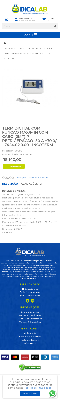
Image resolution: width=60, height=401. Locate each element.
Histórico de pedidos (30, 336)
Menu (28, 35)
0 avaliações (21, 177)
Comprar (14, 166)
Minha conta (30, 333)
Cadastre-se (30, 20)
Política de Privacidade (30, 319)
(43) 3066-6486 (31, 292)
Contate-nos (31, 289)
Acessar (22, 20)
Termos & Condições (30, 322)
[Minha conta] (16, 19)
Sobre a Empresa (30, 312)
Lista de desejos (30, 340)
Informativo (30, 343)
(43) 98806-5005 (31, 295)
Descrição (10, 183)
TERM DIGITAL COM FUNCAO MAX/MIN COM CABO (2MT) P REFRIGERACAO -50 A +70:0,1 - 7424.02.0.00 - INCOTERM (28, 53)
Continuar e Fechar (30, 393)
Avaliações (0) (31, 183)
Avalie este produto (38, 177)
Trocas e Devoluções (30, 315)
